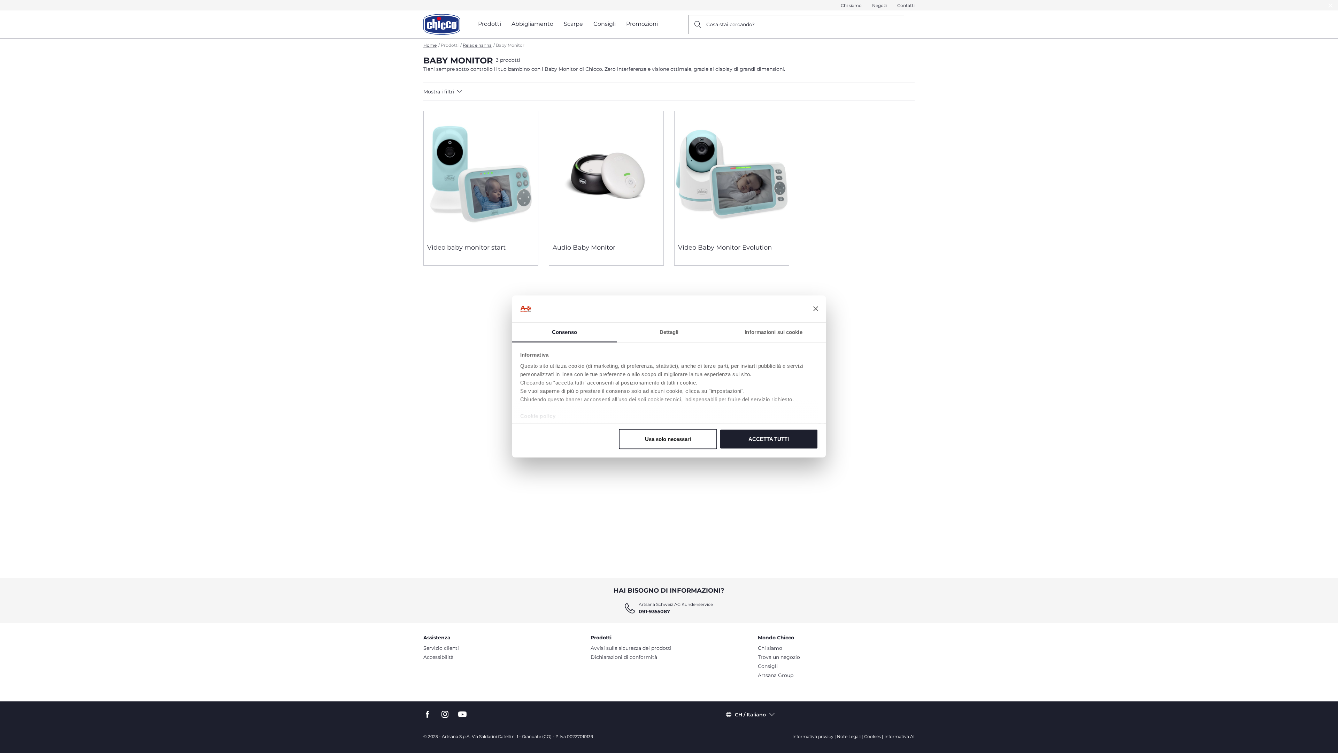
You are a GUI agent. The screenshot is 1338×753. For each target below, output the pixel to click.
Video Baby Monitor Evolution (725, 247)
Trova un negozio (779, 657)
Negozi (879, 5)
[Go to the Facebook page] (427, 714)
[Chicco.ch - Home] (441, 24)
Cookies (872, 736)
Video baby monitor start (466, 247)
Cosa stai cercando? (730, 24)
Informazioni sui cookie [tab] (773, 332)
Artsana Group (775, 675)
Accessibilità (438, 657)
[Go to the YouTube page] (462, 714)
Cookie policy (538, 416)
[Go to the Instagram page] (445, 714)
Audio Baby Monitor (584, 247)
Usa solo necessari (668, 439)
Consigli (768, 666)
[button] (484, 92)
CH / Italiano (750, 715)
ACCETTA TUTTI (768, 439)
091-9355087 (654, 611)
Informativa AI (899, 736)
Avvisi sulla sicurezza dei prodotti (631, 648)
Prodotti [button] (489, 24)
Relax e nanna (477, 45)
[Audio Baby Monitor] (606, 175)
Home (430, 45)
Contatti (906, 5)
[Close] (1331, 5)
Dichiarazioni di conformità (624, 657)
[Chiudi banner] (815, 308)
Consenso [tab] (564, 332)
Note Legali (849, 736)
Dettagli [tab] (669, 332)
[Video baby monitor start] (481, 175)
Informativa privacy (812, 736)
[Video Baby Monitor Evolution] (732, 175)
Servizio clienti (441, 648)
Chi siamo (851, 5)
